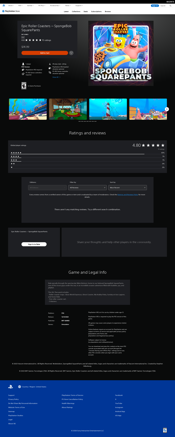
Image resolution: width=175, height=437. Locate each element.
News (67, 5)
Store (10, 5)
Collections (76, 11)
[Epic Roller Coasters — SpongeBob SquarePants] (28, 109)
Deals (86, 11)
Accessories (54, 5)
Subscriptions (96, 11)
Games (29, 5)
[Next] (167, 109)
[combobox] (47, 187)
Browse (108, 11)
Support (79, 5)
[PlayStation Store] (12, 11)
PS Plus (41, 5)
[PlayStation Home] (3, 6)
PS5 (19, 5)
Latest (66, 11)
